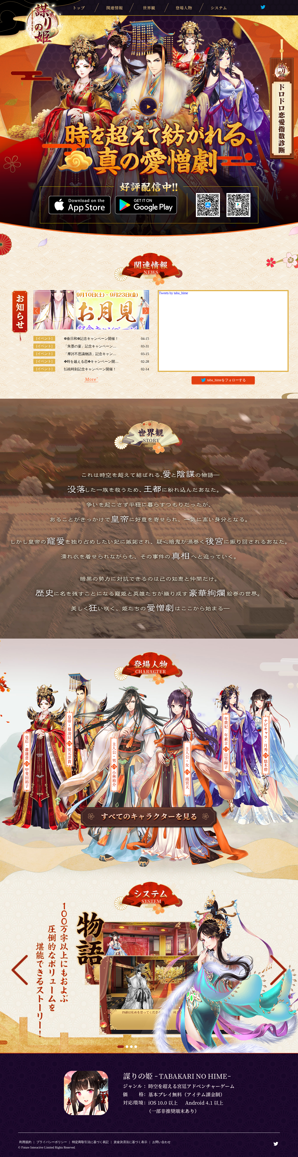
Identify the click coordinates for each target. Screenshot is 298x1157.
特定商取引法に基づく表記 (90, 1142)
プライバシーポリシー (51, 1142)
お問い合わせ (161, 1142)
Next (145, 311)
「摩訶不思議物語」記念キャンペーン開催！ (91, 354)
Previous (36, 311)
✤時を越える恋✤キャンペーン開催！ (91, 361)
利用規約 (25, 1142)
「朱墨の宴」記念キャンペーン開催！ (91, 346)
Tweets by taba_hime (173, 293)
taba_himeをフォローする (226, 380)
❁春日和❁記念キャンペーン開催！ (91, 338)
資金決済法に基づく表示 (130, 1142)
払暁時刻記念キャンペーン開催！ (90, 369)
